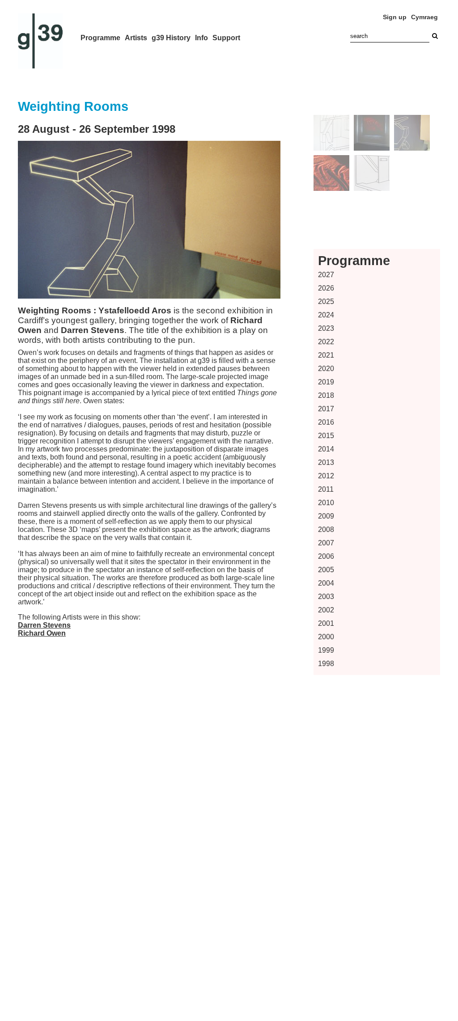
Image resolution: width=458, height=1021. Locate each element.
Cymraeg (424, 17)
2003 (326, 596)
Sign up (395, 17)
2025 (326, 301)
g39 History (171, 38)
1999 (326, 650)
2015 (326, 435)
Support (226, 38)
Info (201, 38)
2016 (326, 422)
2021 (326, 355)
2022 (326, 342)
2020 (326, 368)
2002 (326, 610)
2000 (326, 637)
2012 (326, 476)
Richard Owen (42, 633)
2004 (326, 583)
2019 (326, 382)
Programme (100, 38)
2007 (326, 543)
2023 (326, 328)
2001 (326, 623)
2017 (326, 409)
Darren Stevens (44, 625)
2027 (326, 274)
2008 (326, 529)
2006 (326, 556)
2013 (326, 462)
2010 (326, 502)
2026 (326, 288)
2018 (326, 395)
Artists (136, 38)
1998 (326, 663)
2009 (326, 516)
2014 (326, 449)
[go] (434, 36)
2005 (326, 570)
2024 (326, 315)
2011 (326, 489)
